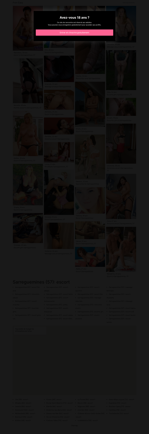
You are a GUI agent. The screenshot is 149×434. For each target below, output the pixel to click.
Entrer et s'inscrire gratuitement (74, 32)
